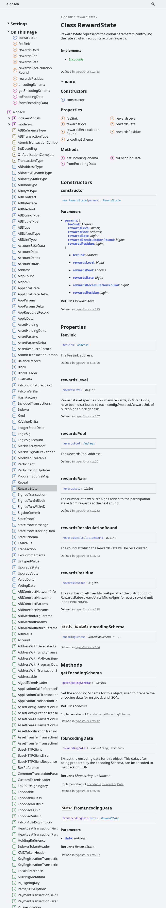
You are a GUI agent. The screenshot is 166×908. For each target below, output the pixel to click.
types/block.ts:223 (88, 556)
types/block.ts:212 (88, 510)
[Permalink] (88, 190)
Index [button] (69, 82)
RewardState (85, 17)
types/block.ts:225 (88, 309)
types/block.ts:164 (88, 647)
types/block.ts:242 (88, 721)
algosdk (12, 4)
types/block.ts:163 (88, 71)
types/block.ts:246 (88, 791)
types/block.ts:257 (88, 855)
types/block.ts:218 (88, 609)
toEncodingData (112, 784)
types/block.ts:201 (88, 461)
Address (87, 224)
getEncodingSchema (116, 714)
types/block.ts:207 (88, 416)
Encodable (76, 59)
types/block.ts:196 (88, 363)
